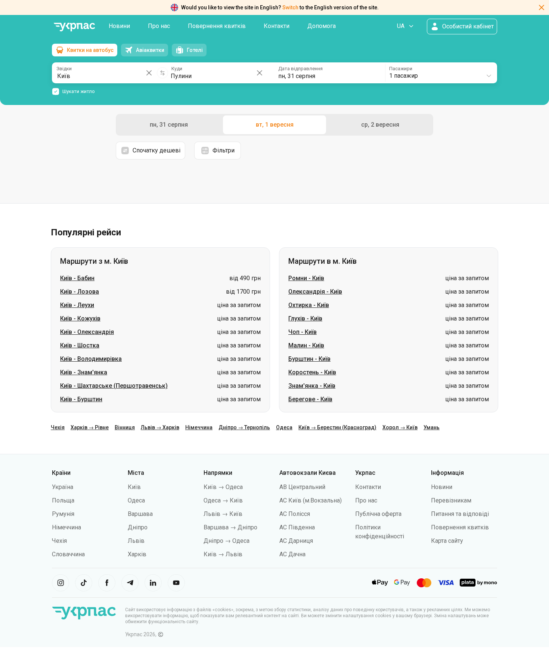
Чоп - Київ (302, 331)
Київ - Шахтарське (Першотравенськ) (114, 385)
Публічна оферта (378, 513)
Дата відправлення (300, 68)
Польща (63, 500)
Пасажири (400, 68)
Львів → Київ (223, 513)
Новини (119, 26)
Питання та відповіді (460, 513)
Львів (136, 540)
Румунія (63, 513)
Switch (290, 7)
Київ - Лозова (79, 291)
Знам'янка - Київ (311, 385)
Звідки (64, 68)
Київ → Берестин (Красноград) (337, 427)
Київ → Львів (223, 554)
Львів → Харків (160, 427)
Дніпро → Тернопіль (244, 427)
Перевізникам (451, 500)
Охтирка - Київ (308, 305)
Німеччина (199, 427)
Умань (432, 427)
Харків (137, 554)
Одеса (284, 427)
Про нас (159, 26)
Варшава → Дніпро (230, 527)
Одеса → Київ (223, 500)
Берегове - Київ (310, 399)
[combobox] (440, 73)
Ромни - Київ (306, 278)
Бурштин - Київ (309, 358)
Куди (176, 68)
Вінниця (125, 427)
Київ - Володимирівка (91, 358)
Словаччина (68, 554)
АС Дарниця (296, 540)
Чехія (58, 427)
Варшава (140, 513)
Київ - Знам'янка (83, 372)
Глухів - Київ (305, 318)
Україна (62, 487)
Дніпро (138, 527)
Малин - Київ (306, 345)
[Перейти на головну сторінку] (74, 27)
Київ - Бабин (77, 278)
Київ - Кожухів (80, 318)
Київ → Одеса (223, 487)
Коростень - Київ (312, 372)
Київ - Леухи (77, 305)
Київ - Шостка (79, 345)
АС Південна (297, 527)
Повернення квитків (217, 26)
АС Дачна (292, 554)
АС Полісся (294, 513)
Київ (134, 487)
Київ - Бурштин (81, 399)
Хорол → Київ (400, 427)
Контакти (276, 26)
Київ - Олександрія (87, 331)
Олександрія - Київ (315, 291)
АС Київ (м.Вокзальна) (310, 500)
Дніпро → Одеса (226, 540)
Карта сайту (447, 540)
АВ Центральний (302, 487)
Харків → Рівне (90, 427)
